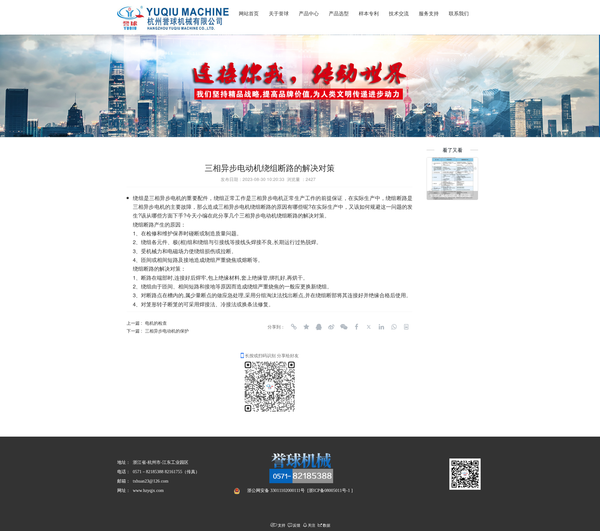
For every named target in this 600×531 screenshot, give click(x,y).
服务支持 (429, 13)
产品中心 (309, 13)
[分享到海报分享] (406, 327)
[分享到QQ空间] (306, 327)
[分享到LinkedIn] (381, 327)
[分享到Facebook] (356, 327)
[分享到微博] (331, 327)
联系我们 (459, 13)
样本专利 (369, 13)
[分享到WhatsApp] (394, 327)
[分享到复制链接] (294, 327)
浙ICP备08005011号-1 (329, 490)
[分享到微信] (344, 327)
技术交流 (399, 13)
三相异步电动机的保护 (167, 331)
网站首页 (249, 13)
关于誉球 (279, 13)
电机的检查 (156, 323)
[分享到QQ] (319, 327)
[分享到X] (369, 327)
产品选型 (339, 13)
